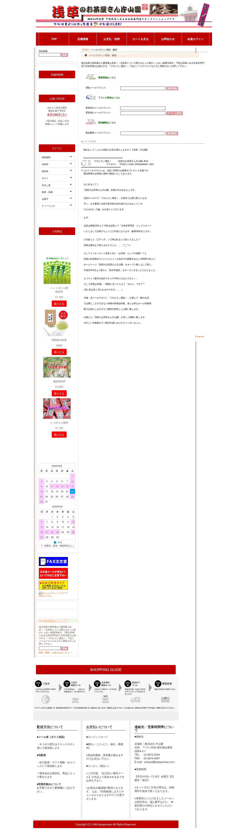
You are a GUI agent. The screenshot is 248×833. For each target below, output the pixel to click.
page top (200, 336)
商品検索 (43, 51)
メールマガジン (48, 621)
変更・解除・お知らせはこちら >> (55, 652)
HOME (85, 49)
